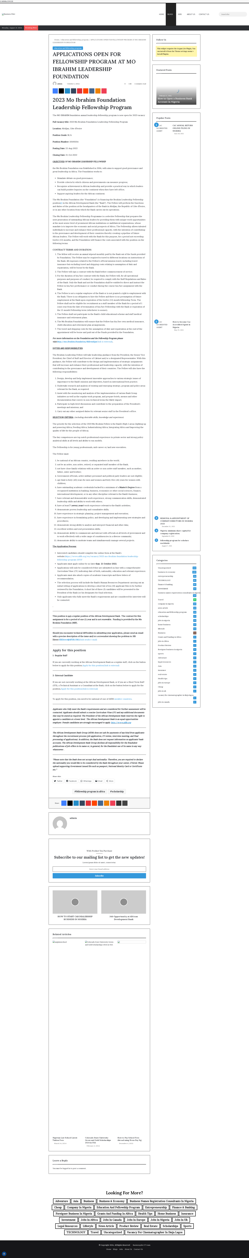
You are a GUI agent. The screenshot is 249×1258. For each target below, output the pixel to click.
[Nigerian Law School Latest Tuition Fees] (67, 1038)
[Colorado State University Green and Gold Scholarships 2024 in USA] (99, 1038)
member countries (123, 699)
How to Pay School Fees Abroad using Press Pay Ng (129, 1139)
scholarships (163, 616)
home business (164, 624)
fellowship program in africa (90, 791)
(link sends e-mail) (78, 639)
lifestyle (161, 629)
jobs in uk (162, 691)
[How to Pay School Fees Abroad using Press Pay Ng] (131, 1038)
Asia (159, 666)
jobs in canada (164, 702)
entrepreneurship (165, 576)
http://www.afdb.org (121, 722)
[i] (61, 203)
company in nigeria (166, 604)
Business (161, 633)
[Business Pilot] (8, 14)
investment (163, 588)
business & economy (166, 572)
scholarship (118, 791)
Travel (160, 600)
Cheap (160, 687)
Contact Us (204, 14)
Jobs (180, 14)
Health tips (162, 678)
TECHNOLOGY (164, 580)
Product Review (164, 645)
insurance (162, 670)
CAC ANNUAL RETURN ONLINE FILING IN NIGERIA (183, 128)
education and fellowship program (75, 40)
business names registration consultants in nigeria (179, 593)
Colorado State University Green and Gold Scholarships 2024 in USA (98, 1140)
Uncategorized (164, 568)
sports (161, 654)
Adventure (162, 658)
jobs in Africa (163, 641)
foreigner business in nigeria (170, 649)
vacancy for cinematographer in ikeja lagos (176, 695)
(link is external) (85, 341)
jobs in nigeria (164, 620)
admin (59, 84)
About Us (191, 14)
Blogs (170, 14)
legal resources (164, 662)
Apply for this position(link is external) (100, 665)
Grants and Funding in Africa (169, 637)
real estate (162, 674)
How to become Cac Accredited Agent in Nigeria (182, 324)
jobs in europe (164, 683)
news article (163, 608)
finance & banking (165, 584)
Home (161, 14)
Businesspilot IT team (141, 1245)
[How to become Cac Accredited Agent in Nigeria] (163, 418)
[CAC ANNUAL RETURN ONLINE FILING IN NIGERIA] (163, 221)
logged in (66, 1168)
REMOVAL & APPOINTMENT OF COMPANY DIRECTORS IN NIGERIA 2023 (176, 521)
